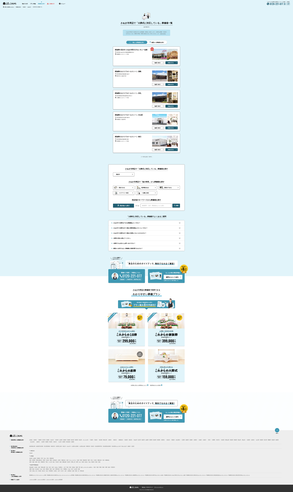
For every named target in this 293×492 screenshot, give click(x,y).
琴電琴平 (113, 467)
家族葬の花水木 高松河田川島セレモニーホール (239, 475)
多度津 (30, 458)
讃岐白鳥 (99, 460)
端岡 (36, 462)
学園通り (65, 469)
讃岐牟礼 (63, 460)
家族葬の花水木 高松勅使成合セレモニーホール (217, 475)
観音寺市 (53, 446)
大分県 (59, 441)
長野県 (150, 439)
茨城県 (68, 439)
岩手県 (43, 439)
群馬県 (76, 439)
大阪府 (200, 439)
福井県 (143, 439)
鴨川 (47, 462)
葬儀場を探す (18, 6)
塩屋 (73, 470)
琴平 (42, 458)
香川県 (24, 6)
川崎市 (109, 439)
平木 (61, 469)
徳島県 (261, 439)
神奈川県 (105, 439)
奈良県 (222, 439)
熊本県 (50, 441)
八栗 (59, 470)
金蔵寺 (34, 458)
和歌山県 (227, 439)
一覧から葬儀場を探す (137, 42)
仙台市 (52, 439)
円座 (67, 467)
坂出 (54, 462)
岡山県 (239, 439)
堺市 (209, 439)
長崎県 (46, 441)
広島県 (248, 439)
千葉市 (95, 439)
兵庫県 (213, 439)
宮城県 (47, 439)
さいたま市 (85, 439)
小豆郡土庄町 (82, 446)
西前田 (47, 469)
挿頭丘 (73, 467)
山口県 (257, 439)
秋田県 (56, 439)
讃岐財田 (52, 458)
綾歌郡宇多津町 (39, 446)
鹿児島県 (68, 441)
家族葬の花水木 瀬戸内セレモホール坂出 (154, 475)
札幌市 (35, 439)
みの (80, 462)
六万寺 (62, 470)
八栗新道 (69, 470)
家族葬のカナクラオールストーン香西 (37, 475)
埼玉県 (80, 439)
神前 (81, 460)
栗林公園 (43, 467)
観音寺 (92, 462)
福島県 (64, 439)
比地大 (86, 462)
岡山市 (243, 439)
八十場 (50, 462)
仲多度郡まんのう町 (116, 446)
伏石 (50, 467)
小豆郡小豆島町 (74, 446)
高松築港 (31, 467)
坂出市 (64, 446)
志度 (67, 460)
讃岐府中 (43, 462)
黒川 (48, 458)
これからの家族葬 (58, 479)
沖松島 (39, 470)
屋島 (51, 460)
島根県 (235, 439)
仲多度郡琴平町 (98, 446)
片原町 (35, 467)
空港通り (60, 467)
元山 (41, 469)
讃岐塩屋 (64, 462)
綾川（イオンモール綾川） (87, 467)
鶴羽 (89, 460)
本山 (90, 462)
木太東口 (37, 469)
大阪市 (204, 439)
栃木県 (72, 439)
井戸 (72, 469)
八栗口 (59, 460)
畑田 (77, 467)
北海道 (30, 439)
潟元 (47, 470)
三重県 (183, 439)
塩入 (45, 458)
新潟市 (130, 439)
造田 (78, 460)
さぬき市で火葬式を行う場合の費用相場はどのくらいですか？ (130, 228)
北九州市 (32, 441)
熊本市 (55, 441)
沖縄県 (72, 441)
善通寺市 (88, 446)
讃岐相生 (107, 460)
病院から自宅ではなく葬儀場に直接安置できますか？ (128, 248)
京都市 (195, 439)
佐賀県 (43, 441)
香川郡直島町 (47, 446)
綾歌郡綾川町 (32, 446)
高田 (51, 469)
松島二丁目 (34, 470)
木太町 (47, 460)
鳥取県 (231, 439)
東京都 (100, 439)
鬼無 (33, 462)
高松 (30, 460)
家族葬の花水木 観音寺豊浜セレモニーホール (85, 475)
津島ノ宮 (73, 462)
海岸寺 (68, 462)
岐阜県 (154, 439)
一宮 (64, 467)
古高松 (55, 470)
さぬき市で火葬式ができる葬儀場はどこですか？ (126, 223)
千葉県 (91, 439)
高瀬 (83, 462)
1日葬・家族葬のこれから (9, 6)
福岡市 (38, 441)
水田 (44, 469)
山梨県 (147, 439)
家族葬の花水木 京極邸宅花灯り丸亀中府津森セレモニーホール (110, 475)
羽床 (98, 467)
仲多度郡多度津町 (107, 446)
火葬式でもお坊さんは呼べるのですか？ (124, 243)
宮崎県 (63, 441)
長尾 (79, 469)
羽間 (106, 467)
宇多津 (30, 453)
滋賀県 (187, 439)
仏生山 (56, 467)
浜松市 (168, 439)
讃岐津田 (85, 460)
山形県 (60, 439)
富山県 (135, 439)
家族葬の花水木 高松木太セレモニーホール (196, 475)
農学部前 (58, 469)
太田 (53, 467)
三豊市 (132, 446)
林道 (33, 469)
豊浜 (96, 462)
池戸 (54, 469)
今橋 (30, 470)
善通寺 (38, 458)
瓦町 (39, 467)
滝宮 (95, 467)
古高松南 (55, 460)
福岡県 (277, 439)
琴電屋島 (51, 470)
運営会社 (144, 487)
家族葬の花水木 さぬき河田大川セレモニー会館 (174, 475)
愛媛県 (269, 439)
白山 (69, 469)
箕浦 (99, 462)
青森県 (40, 439)
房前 (76, 470)
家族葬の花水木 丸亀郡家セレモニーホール (134, 475)
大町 (65, 470)
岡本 (70, 467)
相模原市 (121, 439)
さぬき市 (29, 6)
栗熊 (100, 467)
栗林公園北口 (39, 460)
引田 (103, 460)
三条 (47, 467)
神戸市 (217, 439)
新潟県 (126, 439)
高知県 (273, 439)
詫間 (77, 462)
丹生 (92, 460)
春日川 (43, 470)
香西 (30, 462)
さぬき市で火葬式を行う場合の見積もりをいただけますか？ (129, 233)
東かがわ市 (124, 446)
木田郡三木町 (59, 446)
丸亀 (60, 462)
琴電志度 (82, 470)
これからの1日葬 (50, 479)
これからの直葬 (33, 479)
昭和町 (33, 460)
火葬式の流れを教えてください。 (122, 238)
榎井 (109, 467)
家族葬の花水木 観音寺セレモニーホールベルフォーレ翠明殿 (61, 475)
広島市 (252, 439)
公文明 (75, 469)
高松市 (92, 446)
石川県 (139, 439)
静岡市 (162, 439)
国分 (39, 462)
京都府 (191, 439)
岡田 (103, 467)
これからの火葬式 (41, 479)
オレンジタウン (72, 460)
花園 (30, 469)
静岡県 (158, 439)
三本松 (95, 460)
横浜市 (115, 439)
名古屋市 (178, 439)
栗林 (44, 460)
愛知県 (173, 439)
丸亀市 (128, 446)
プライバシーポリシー (158, 487)
